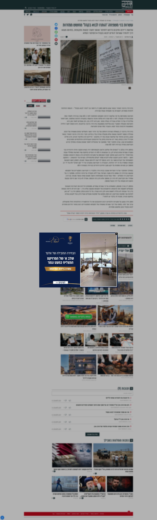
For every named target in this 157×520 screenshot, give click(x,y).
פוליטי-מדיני (108, 11)
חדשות (129, 11)
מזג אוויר (105, 15)
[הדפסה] (56, 55)
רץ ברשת (36, 11)
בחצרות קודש (119, 11)
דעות (74, 11)
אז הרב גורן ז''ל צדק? (121, 444)
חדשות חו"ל (113, 15)
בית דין (130, 245)
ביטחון (120, 15)
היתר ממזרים (121, 245)
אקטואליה (127, 15)
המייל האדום (32, 8)
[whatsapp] (56, 51)
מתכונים (44, 11)
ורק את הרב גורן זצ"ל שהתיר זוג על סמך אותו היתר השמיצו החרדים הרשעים (102, 429)
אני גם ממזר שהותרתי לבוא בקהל (117, 437)
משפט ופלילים (97, 11)
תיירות (62, 11)
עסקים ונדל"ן (53, 11)
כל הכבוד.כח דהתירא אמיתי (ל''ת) (117, 422)
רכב (68, 11)
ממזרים (113, 245)
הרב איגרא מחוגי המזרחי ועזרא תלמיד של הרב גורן (111, 451)
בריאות (81, 11)
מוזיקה (88, 11)
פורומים (28, 11)
